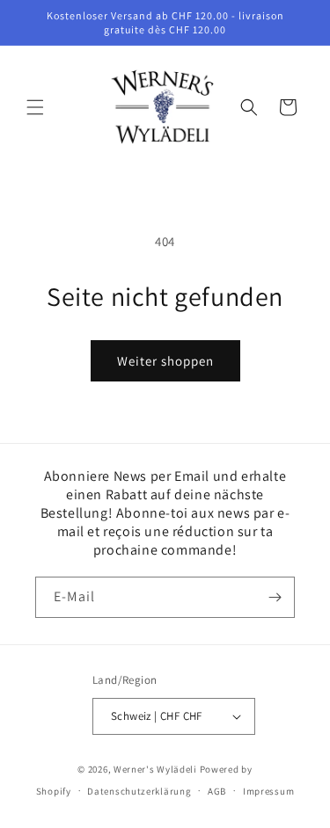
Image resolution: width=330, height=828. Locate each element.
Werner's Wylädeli (155, 769)
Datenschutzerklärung (139, 791)
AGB (217, 791)
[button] (35, 107)
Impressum (268, 791)
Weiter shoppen (165, 360)
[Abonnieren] (274, 597)
